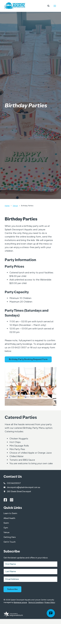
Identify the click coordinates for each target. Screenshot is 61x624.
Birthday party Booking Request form (28, 359)
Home (7, 206)
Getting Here (10, 537)
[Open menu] (54, 6)
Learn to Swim (10, 513)
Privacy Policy (49, 602)
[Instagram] (13, 500)
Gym (6, 527)
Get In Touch (10, 542)
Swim (6, 523)
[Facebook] (7, 500)
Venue (15, 206)
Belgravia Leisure (20, 602)
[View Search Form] (48, 6)
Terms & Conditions (36, 602)
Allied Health (9, 518)
